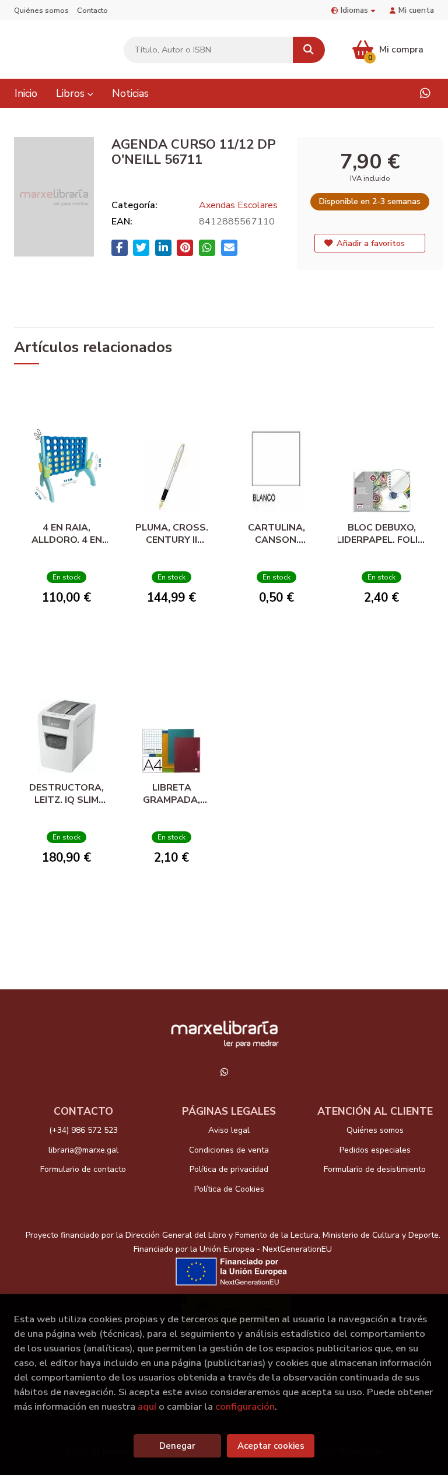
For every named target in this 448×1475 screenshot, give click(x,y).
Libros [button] (72, 93)
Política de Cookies (229, 1189)
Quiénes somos (41, 10)
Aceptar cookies (270, 1446)
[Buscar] (309, 50)
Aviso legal (229, 1130)
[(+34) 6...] (425, 93)
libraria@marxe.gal (83, 1150)
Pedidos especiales (375, 1150)
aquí (147, 1406)
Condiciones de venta (229, 1150)
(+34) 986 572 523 (83, 1130)
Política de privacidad (229, 1169)
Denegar (177, 1446)
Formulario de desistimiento (375, 1169)
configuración (245, 1406)
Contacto (92, 10)
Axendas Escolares (238, 205)
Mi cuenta (416, 10)
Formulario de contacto (83, 1169)
